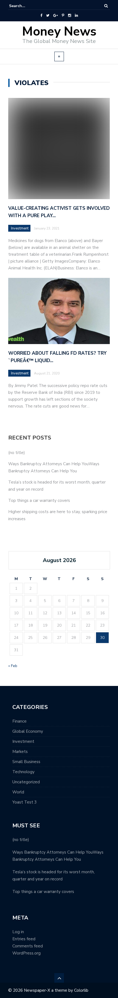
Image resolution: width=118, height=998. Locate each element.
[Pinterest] (63, 15)
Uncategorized (26, 782)
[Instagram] (69, 15)
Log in (18, 932)
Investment (20, 228)
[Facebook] (41, 15)
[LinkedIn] (76, 15)
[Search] (106, 6)
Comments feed (27, 946)
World (18, 792)
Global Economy (27, 731)
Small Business (26, 761)
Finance (19, 721)
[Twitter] (47, 15)
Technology (23, 772)
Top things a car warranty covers (39, 500)
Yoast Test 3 (24, 802)
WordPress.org (26, 953)
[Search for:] (25, 6)
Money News (59, 31)
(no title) (16, 452)
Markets (20, 751)
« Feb (12, 665)
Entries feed (23, 939)
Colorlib (81, 990)
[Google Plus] (55, 15)
